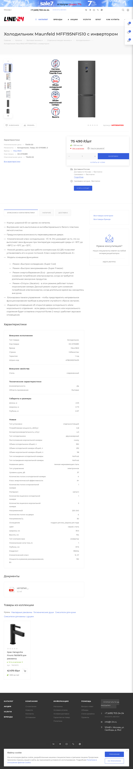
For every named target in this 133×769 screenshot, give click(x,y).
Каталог (8, 701)
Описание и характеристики (21, 213)
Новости (29, 710)
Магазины (58, 706)
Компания (31, 701)
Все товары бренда (102, 219)
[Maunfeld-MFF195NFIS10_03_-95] (72, 88)
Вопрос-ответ (87, 706)
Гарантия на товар (62, 717)
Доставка (63, 213)
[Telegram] (90, 10)
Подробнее (78, 177)
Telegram (60, 744)
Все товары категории (103, 216)
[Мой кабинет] (128, 10)
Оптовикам (30, 717)
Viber (98, 10)
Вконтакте (53, 744)
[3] (92, 125)
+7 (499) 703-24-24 (40, 10)
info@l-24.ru (111, 722)
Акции (7, 706)
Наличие (46, 213)
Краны (7, 612)
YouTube (66, 744)
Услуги (8, 712)
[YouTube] (94, 10)
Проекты (85, 717)
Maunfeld (17, 151)
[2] (90, 125)
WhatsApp (102, 10)
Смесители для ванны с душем (19, 616)
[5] (97, 125)
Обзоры (84, 710)
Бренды (8, 717)
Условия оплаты (61, 710)
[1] (88, 125)
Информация (61, 701)
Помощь (86, 701)
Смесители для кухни (65, 612)
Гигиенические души (44, 612)
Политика (58, 721)
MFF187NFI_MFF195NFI (23, 588)
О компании (30, 706)
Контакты (29, 714)
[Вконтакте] (86, 10)
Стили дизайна (88, 714)
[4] (95, 125)
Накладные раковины (21, 612)
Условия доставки (61, 714)
